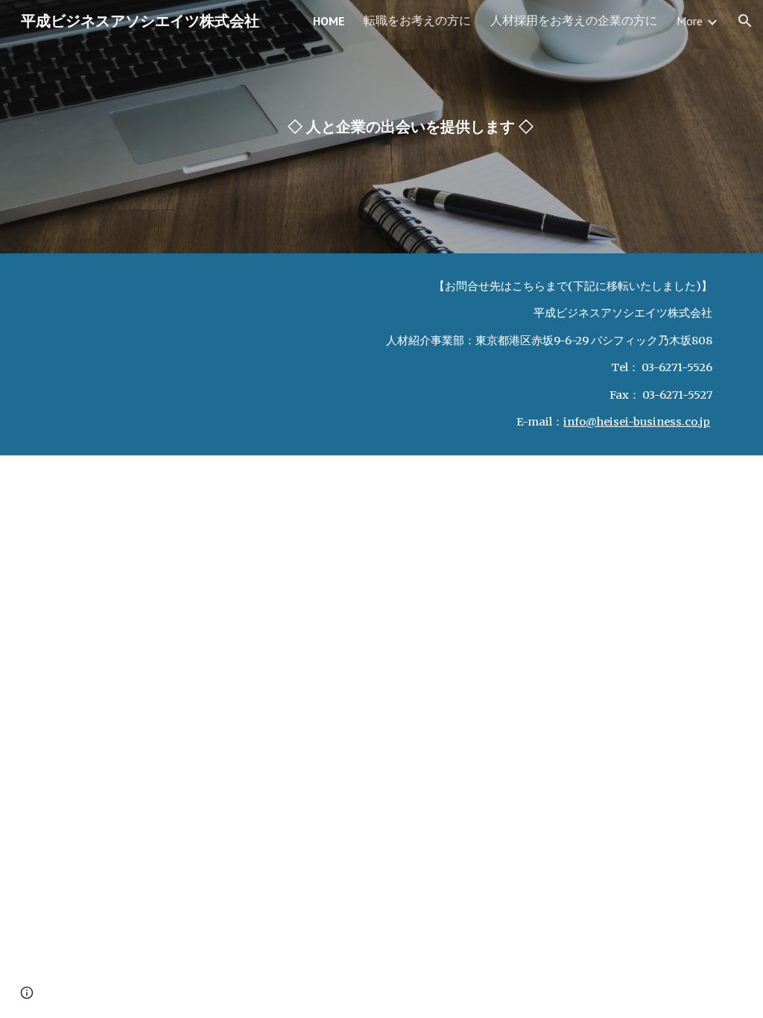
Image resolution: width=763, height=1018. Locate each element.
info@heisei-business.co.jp (636, 422)
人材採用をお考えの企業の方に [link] (573, 20)
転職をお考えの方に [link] (417, 20)
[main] (410, 127)
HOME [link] (328, 20)
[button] (745, 21)
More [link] (690, 20)
